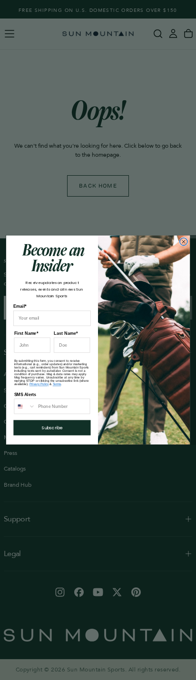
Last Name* (66, 333)
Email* (19, 306)
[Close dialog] (183, 242)
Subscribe (52, 428)
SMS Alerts (25, 394)
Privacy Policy (39, 384)
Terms (57, 384)
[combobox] (24, 406)
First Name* (26, 333)
